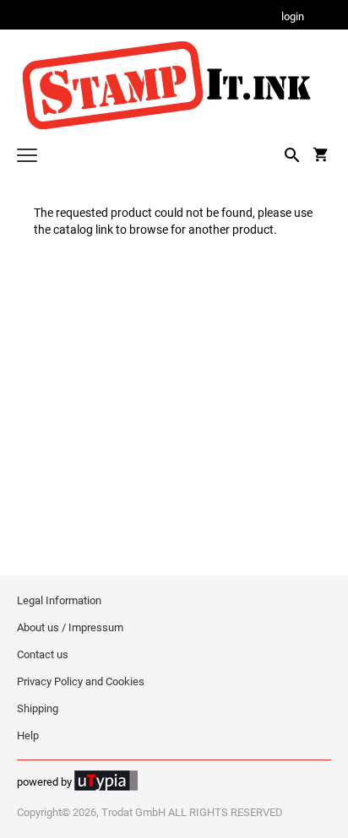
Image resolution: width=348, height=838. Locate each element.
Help (28, 735)
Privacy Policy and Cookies (80, 681)
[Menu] (27, 157)
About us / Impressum (70, 627)
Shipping (37, 708)
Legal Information (59, 600)
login (292, 17)
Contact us (42, 654)
